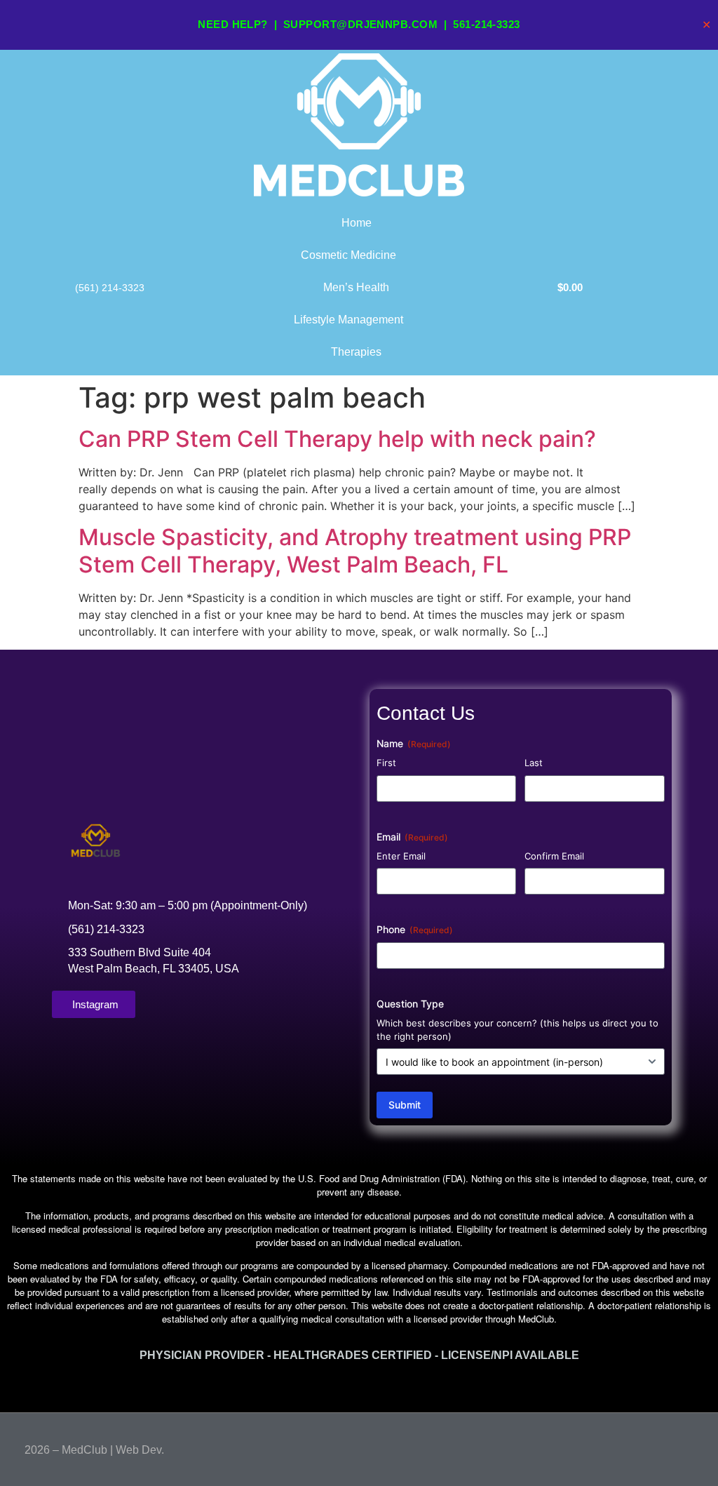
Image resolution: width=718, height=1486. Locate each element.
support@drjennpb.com (360, 24)
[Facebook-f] (661, 1446)
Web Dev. (140, 1450)
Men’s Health (356, 287)
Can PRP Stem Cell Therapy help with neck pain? (337, 439)
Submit (404, 1105)
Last (533, 762)
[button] (359, 1386)
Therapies (356, 352)
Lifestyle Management (348, 320)
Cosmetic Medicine (348, 255)
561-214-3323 (486, 24)
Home (356, 223)
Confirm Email (554, 856)
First (386, 762)
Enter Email (401, 856)
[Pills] (687, 1446)
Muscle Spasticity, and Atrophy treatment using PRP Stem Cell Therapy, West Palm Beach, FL (355, 550)
